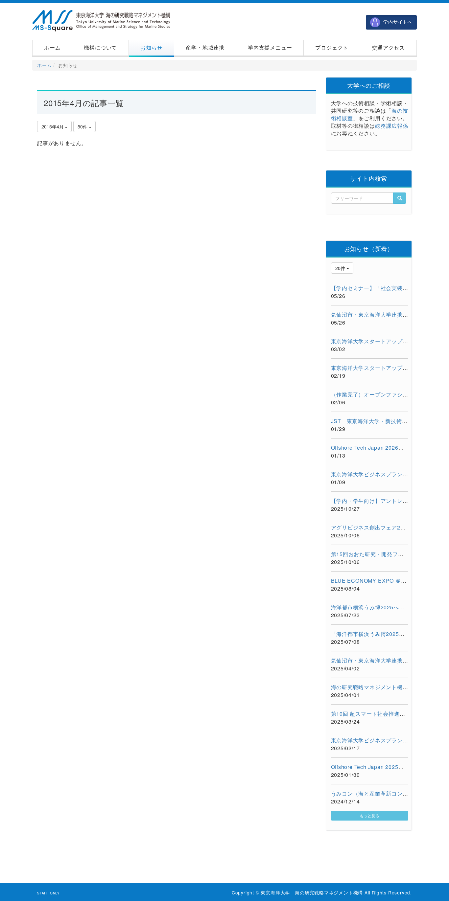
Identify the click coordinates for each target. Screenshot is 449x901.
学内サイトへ (398, 21)
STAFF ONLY (48, 893)
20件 (340, 268)
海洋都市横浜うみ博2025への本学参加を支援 (387, 607)
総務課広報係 (391, 125)
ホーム (44, 65)
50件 (83, 126)
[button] (100, 48)
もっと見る (369, 815)
